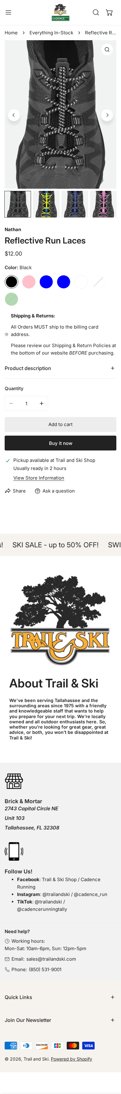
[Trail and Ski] (60, 12)
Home (11, 33)
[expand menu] (8, 12)
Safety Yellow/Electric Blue (46, 282)
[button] (109, 12)
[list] (60, 114)
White (81, 282)
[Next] (107, 115)
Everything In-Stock (51, 33)
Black (11, 282)
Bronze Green (11, 299)
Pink (29, 282)
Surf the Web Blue (63, 282)
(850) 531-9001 (45, 969)
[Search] (96, 12)
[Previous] (14, 115)
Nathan (13, 229)
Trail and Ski (36, 1059)
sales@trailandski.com (51, 959)
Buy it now (60, 443)
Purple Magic (98, 282)
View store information (38, 477)
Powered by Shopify (71, 1059)
